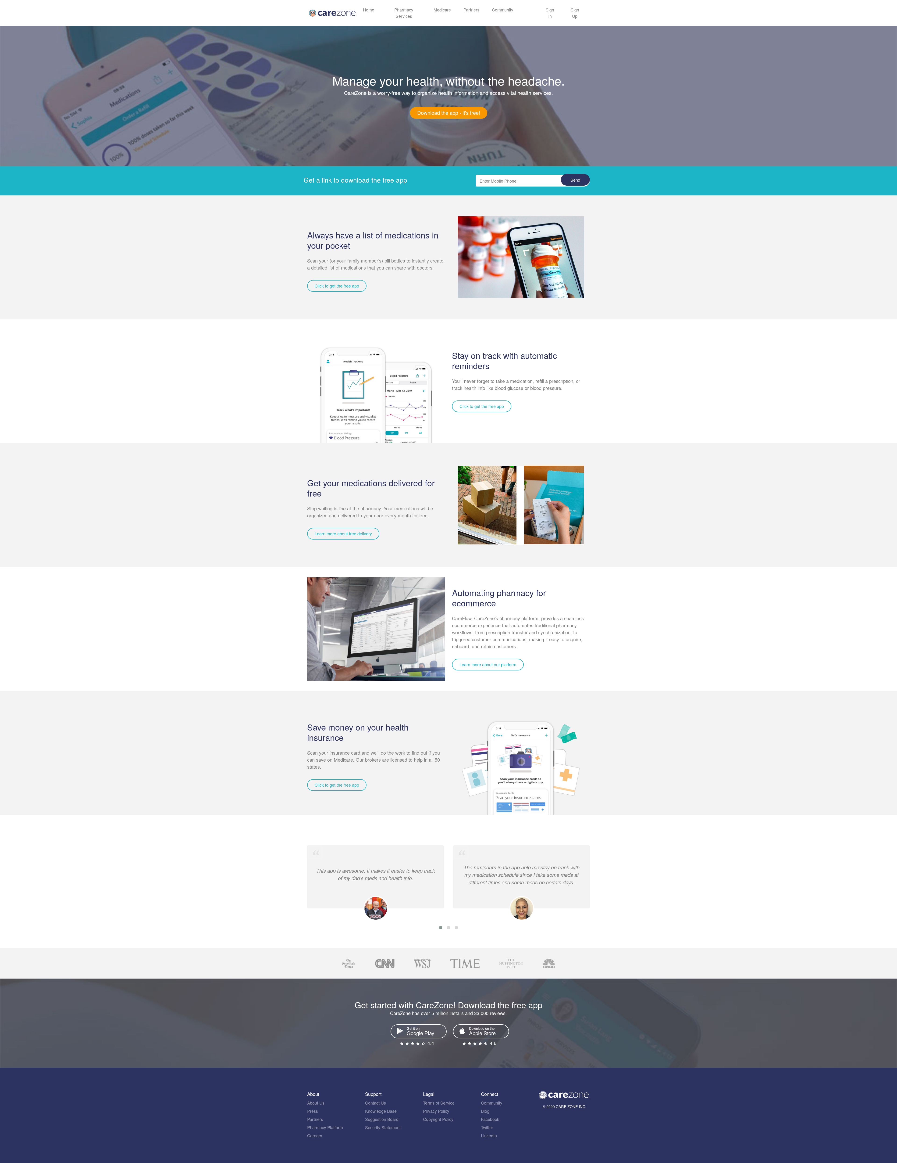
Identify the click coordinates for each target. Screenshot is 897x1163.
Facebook (490, 1119)
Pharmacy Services (403, 13)
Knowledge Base (381, 1111)
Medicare (442, 10)
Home (368, 10)
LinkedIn (489, 1135)
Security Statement (383, 1127)
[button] (441, 927)
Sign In (550, 13)
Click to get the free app (337, 286)
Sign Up (575, 13)
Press (312, 1111)
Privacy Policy (436, 1111)
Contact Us (375, 1103)
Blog (485, 1111)
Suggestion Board (382, 1119)
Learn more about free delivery (343, 533)
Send (575, 180)
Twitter (487, 1127)
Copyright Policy (438, 1119)
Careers (314, 1135)
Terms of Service (439, 1103)
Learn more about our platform (487, 664)
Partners (471, 10)
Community (502, 10)
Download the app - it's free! (448, 112)
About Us (315, 1103)
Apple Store (482, 1031)
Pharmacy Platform (325, 1127)
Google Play (420, 1031)
